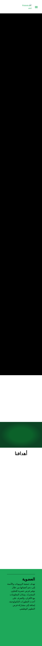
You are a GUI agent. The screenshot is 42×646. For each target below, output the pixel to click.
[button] (36, 7)
